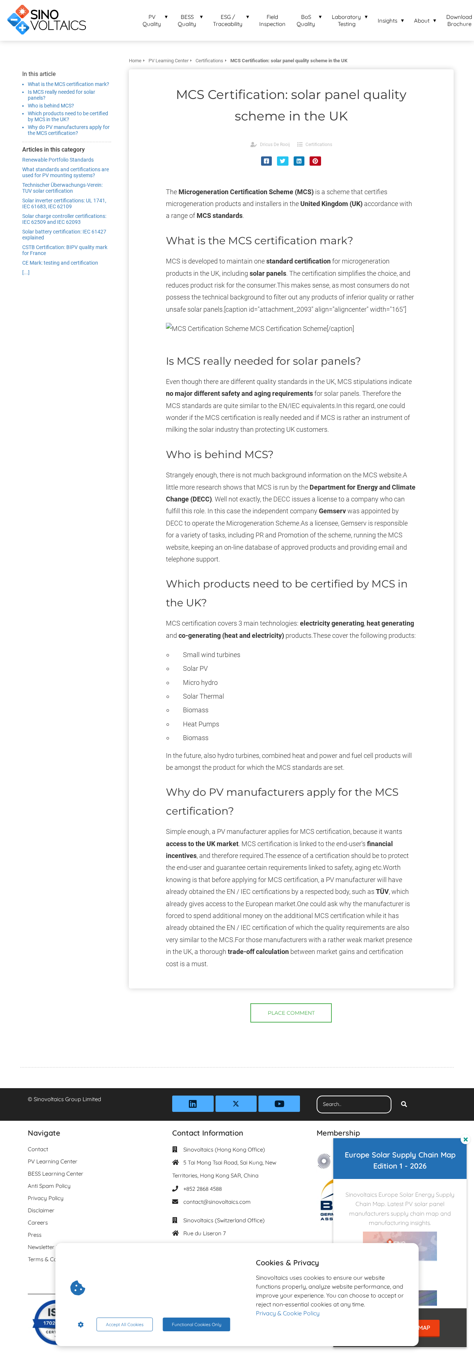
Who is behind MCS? (51, 106)
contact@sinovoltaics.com (217, 1201)
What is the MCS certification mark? (68, 84)
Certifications (319, 144)
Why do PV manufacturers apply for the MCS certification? (69, 130)
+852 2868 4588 (202, 1188)
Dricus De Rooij (275, 144)
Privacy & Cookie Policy (288, 1313)
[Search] (404, 1104)
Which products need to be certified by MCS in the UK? (68, 116)
